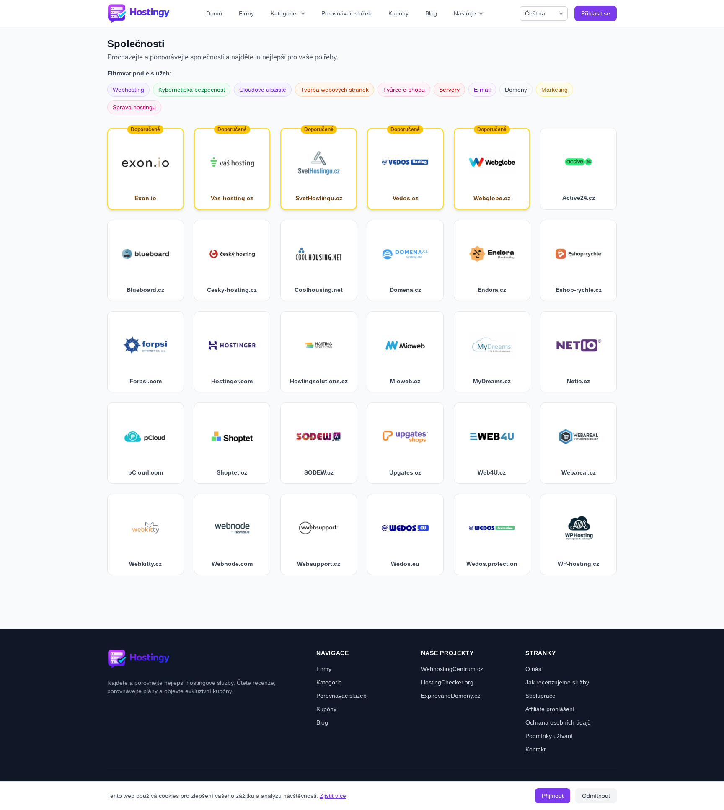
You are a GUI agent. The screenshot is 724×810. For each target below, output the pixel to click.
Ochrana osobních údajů (558, 722)
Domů (214, 13)
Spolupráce (540, 695)
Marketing (554, 89)
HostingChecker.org (447, 682)
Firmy (246, 13)
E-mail (482, 89)
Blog (431, 13)
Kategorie (283, 13)
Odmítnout (596, 795)
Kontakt (535, 749)
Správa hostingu (134, 107)
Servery (449, 89)
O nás (533, 669)
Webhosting (128, 89)
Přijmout (553, 795)
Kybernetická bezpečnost (191, 89)
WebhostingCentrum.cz (452, 669)
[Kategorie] (304, 13)
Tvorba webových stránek (334, 89)
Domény (516, 89)
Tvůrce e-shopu (404, 89)
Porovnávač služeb (346, 13)
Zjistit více (333, 795)
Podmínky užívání (549, 736)
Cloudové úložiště (262, 89)
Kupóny (398, 13)
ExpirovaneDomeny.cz (450, 695)
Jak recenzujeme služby (557, 682)
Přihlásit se (595, 13)
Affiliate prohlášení (549, 709)
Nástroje (465, 13)
